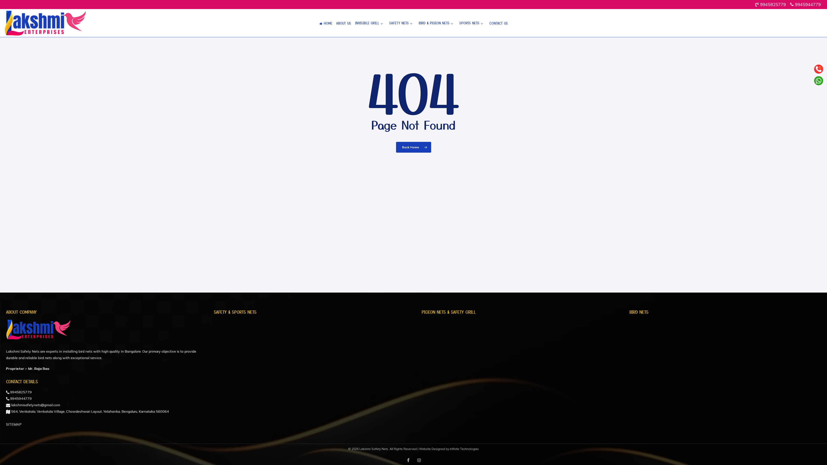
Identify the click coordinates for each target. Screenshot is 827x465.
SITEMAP (14, 424)
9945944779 (20, 398)
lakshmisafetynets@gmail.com (35, 405)
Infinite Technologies (464, 449)
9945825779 (20, 392)
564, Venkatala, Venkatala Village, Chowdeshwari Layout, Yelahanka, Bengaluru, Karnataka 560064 (89, 411)
